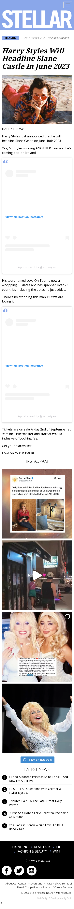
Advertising (35, 883)
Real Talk (42, 847)
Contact (22, 883)
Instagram (32, 870)
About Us (11, 883)
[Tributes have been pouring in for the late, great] (37, 647)
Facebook (7, 870)
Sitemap (47, 887)
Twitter (19, 870)
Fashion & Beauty (32, 851)
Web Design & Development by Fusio (54, 898)
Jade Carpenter (60, 38)
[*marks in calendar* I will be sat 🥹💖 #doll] (37, 503)
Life (59, 847)
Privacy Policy (52, 883)
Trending (10, 38)
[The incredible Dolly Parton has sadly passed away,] (37, 718)
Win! (56, 851)
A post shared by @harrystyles (37, 267)
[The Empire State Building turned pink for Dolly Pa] (37, 575)
